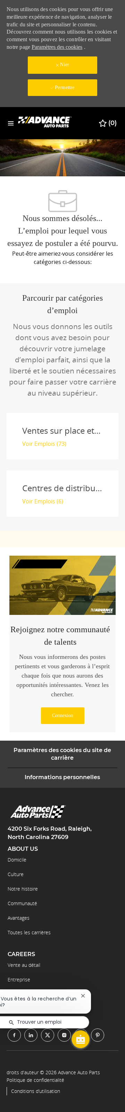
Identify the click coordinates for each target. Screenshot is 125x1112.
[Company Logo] (45, 122)
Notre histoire (23, 888)
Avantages (19, 918)
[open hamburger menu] (11, 123)
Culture (16, 874)
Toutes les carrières (29, 932)
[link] (62, 715)
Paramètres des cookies (57, 47)
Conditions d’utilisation (35, 1091)
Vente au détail (24, 965)
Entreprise (19, 979)
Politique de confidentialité (35, 1080)
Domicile (17, 859)
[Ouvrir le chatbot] (81, 1039)
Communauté (22, 903)
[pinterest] (97, 1035)
